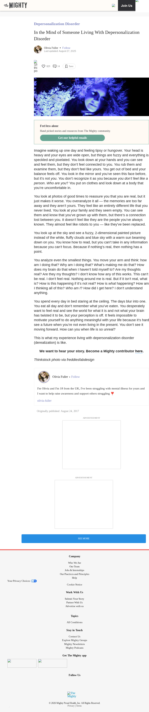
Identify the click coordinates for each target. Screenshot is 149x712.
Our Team (74, 566)
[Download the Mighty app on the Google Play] (52, 663)
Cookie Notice (74, 584)
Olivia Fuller (51, 47)
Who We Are (74, 562)
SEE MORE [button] (83, 538)
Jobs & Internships (74, 570)
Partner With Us (74, 602)
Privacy (71, 705)
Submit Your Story (74, 598)
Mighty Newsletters (74, 644)
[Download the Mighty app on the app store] (21, 663)
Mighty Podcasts (74, 647)
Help (74, 577)
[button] (66, 48)
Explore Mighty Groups (74, 640)
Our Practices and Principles (74, 574)
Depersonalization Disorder (57, 24)
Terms (79, 705)
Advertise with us (74, 606)
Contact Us (74, 636)
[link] (15, 5)
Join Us (126, 5)
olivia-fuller (44, 400)
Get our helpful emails (72, 137)
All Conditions (74, 622)
